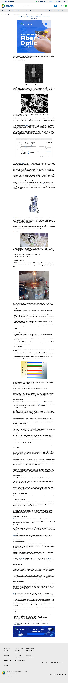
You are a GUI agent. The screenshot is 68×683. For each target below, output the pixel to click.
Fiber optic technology (16, 55)
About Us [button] (6, 650)
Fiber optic (14, 518)
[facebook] (55, 674)
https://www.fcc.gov (17, 624)
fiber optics (26, 125)
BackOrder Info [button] (7, 655)
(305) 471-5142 (43, 1)
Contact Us (50, 1)
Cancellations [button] (17, 650)
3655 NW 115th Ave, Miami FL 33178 (12, 673)
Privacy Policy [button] (18, 655)
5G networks (21, 558)
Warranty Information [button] (19, 657)
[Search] (55, 6)
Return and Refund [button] (30, 650)
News (59, 10)
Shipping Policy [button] (29, 655)
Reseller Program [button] (7, 660)
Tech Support (58, 1)
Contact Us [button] (6, 652)
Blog (63, 10)
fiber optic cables (42, 183)
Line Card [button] (6, 665)
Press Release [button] (6, 657)
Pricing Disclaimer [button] (18, 652)
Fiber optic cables (16, 217)
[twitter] (57, 674)
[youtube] (65, 674)
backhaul (49, 558)
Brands (50, 10)
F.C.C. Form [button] (17, 662)
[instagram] (60, 674)
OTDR (49, 353)
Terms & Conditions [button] (30, 657)
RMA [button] (27, 652)
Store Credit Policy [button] (7, 662)
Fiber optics (15, 535)
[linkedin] (63, 674)
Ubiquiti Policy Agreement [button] (20, 660)
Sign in (65, 1)
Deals (55, 10)
